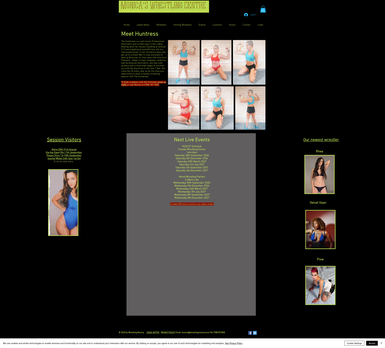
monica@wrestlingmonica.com (195, 332)
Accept (372, 343)
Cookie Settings (354, 343)
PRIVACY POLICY (168, 332)
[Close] (381, 343)
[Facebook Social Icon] (250, 333)
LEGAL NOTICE (152, 332)
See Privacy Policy (233, 343)
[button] (263, 9)
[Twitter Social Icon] (255, 333)
